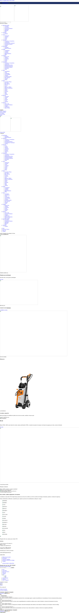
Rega (6, 31)
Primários (6, 91)
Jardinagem (7, 29)
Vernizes (6, 94)
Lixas (6, 85)
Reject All (6, 592)
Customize (2, 592)
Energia (3, 49)
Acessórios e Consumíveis (9, 41)
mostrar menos (3, 595)
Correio (6, 166)
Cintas (6, 98)
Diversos (6, 84)
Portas (6, 169)
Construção (4, 39)
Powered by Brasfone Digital (5, 566)
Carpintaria (4, 32)
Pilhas (6, 54)
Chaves (3, 34)
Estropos (6, 99)
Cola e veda (7, 103)
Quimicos (4, 102)
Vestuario (6, 101)
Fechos (6, 59)
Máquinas (6, 30)
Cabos (6, 72)
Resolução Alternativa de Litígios (8, 560)
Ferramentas (4, 61)
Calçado (6, 97)
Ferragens (4, 55)
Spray (6, 92)
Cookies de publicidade (5, 606)
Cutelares (6, 75)
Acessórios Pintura (8, 81)
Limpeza (6, 33)
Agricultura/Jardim (5, 25)
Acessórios (7, 26)
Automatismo (7, 71)
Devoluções (4, 558)
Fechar (1, 583)
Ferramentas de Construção (10, 43)
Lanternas (6, 52)
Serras (6, 69)
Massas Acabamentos (8, 88)
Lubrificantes (7, 106)
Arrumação (7, 193)
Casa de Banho (7, 74)
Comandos (7, 165)
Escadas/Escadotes (8, 76)
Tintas (6, 93)
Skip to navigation (3, 0)
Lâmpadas (6, 47)
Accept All (11, 592)
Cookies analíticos (4, 603)
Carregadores (7, 50)
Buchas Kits (7, 56)
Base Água (7, 82)
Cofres (6, 37)
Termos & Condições (6, 559)
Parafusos (6, 209)
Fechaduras (7, 58)
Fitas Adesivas (7, 77)
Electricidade (4, 46)
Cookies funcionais (4, 600)
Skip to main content (10, 0)
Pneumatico (7, 68)
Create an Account (3, 589)
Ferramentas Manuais (8, 28)
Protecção (4, 95)
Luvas (6, 100)
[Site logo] (7, 21)
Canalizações (7, 42)
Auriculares (7, 96)
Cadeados (6, 36)
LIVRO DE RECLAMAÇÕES (8, 563)
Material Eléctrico (8, 48)
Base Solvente (7, 83)
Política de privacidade (6, 557)
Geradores (6, 51)
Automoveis (7, 35)
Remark (9, 600)
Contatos (4, 561)
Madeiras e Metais (8, 87)
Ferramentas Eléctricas (9, 66)
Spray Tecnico (7, 107)
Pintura (3, 80)
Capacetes (6, 151)
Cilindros (6, 57)
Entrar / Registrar (5, 580)
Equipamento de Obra (9, 65)
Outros (6, 38)
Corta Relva (7, 27)
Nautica (6, 89)
